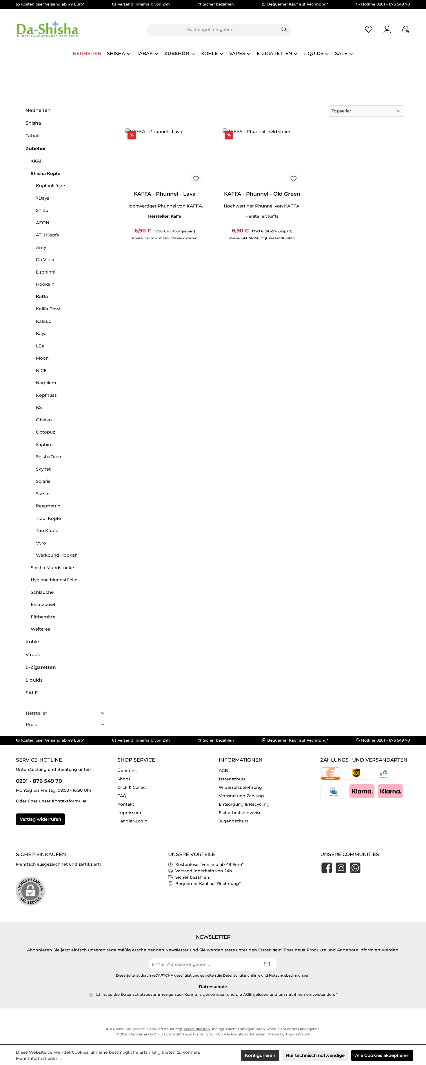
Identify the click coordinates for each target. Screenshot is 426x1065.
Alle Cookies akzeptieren (382, 1055)
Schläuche (42, 592)
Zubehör (36, 148)
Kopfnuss (46, 395)
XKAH (37, 161)
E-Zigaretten (41, 667)
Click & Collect (132, 787)
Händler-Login (132, 821)
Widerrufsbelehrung (240, 787)
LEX (40, 346)
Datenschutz (232, 779)
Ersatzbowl (43, 604)
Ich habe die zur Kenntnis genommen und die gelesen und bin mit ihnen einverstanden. (217, 994)
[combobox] (212, 30)
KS (39, 407)
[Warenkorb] (404, 30)
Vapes (33, 654)
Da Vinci (45, 259)
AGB (223, 770)
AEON (42, 222)
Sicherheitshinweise (240, 812)
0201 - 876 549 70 (39, 781)
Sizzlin (43, 493)
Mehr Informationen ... (39, 1058)
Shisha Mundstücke (52, 567)
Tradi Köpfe (48, 518)
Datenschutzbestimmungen (148, 994)
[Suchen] (284, 30)
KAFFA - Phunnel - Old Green (262, 194)
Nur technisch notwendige (315, 1055)
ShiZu (42, 210)
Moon (42, 358)
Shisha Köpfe (45, 173)
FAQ (121, 795)
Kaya (41, 333)
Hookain (45, 284)
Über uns (126, 770)
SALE (32, 693)
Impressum (129, 812)
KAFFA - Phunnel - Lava (165, 194)
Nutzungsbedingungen (289, 975)
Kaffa (42, 296)
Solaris (43, 481)
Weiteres (40, 629)
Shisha (33, 123)
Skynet (43, 469)
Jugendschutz (233, 821)
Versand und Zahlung (241, 795)
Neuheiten (38, 110)
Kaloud (44, 321)
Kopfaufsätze (50, 185)
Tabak (33, 136)
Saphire (44, 444)
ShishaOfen (48, 456)
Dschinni (45, 272)
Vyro (41, 543)
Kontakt (125, 804)
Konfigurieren (260, 1055)
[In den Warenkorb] (193, 235)
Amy (41, 247)
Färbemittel (44, 617)
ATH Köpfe (47, 235)
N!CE (41, 370)
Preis (31, 724)
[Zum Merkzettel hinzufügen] (196, 178)
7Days (42, 198)
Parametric (48, 506)
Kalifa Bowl (48, 309)
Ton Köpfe (47, 530)
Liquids (34, 680)
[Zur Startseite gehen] (48, 30)
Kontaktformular (69, 801)
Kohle (32, 642)
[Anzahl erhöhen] (175, 235)
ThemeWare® (297, 1034)
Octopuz (45, 432)
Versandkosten (197, 1029)
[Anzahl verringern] (131, 235)
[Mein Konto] (387, 30)
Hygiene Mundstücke (54, 579)
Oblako (44, 420)
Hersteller (36, 713)
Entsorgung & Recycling (244, 804)
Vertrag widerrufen (40, 819)
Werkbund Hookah (57, 555)
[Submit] (267, 964)
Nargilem (46, 382)
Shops (123, 779)
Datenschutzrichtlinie (241, 975)
